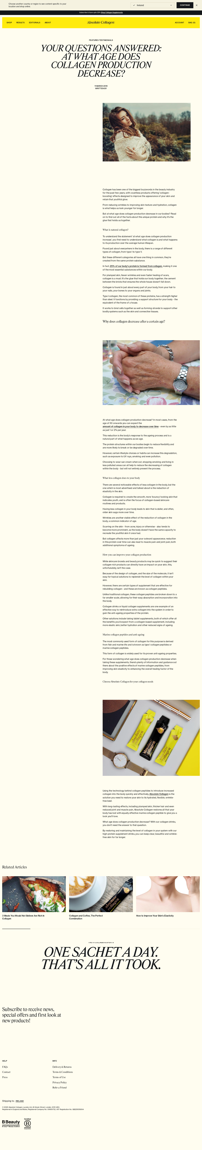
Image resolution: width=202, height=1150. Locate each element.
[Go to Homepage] (101, 22)
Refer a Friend (59, 1088)
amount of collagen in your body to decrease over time (131, 426)
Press (5, 1077)
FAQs (5, 1067)
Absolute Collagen (158, 794)
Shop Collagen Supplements (112, 12)
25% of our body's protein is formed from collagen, (136, 266)
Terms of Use (59, 1077)
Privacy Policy (59, 1082)
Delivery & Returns (62, 1067)
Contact (6, 1072)
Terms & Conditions (62, 1072)
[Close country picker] (197, 5)
